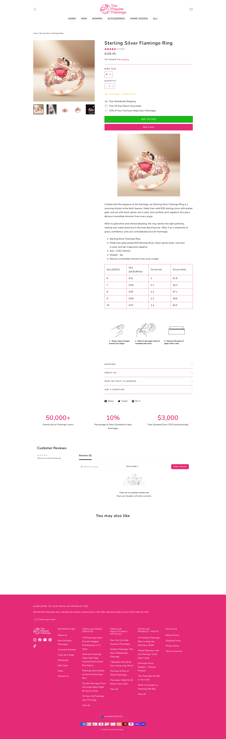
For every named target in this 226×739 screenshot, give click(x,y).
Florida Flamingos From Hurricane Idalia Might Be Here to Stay (94, 687)
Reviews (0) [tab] (85, 455)
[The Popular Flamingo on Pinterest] (50, 640)
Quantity (110, 81)
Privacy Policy (172, 645)
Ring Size (110, 69)
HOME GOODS (139, 18)
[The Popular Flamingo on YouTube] (45, 640)
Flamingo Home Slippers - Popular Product (147, 667)
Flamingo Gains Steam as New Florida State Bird (93, 674)
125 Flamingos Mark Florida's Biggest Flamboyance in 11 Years (92, 643)
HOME (72, 18)
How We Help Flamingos (120, 381)
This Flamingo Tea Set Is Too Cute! (149, 678)
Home (35, 33)
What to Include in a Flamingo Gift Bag (148, 687)
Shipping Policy (173, 640)
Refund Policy (172, 635)
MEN (84, 18)
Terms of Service (174, 651)
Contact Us (63, 676)
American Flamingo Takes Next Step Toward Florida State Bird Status (92, 660)
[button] (114, 49)
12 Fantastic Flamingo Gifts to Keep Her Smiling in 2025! (149, 641)
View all (86, 705)
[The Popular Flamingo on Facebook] (39, 640)
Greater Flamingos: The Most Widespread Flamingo (121, 653)
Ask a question (114, 389)
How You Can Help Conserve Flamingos (120, 642)
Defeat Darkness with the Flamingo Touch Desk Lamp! (148, 654)
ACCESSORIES (116, 18)
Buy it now (148, 127)
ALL (155, 18)
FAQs (60, 670)
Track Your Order (66, 655)
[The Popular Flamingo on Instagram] (34, 640)
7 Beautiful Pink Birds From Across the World (121, 664)
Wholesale (63, 660)
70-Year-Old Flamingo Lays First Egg (93, 698)
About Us (110, 372)
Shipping (110, 364)
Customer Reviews (67, 649)
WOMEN (97, 18)
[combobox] (132, 466)
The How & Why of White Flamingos (119, 673)
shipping (125, 59)
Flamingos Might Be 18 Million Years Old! (121, 682)
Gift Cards (63, 665)
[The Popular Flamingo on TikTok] (34, 646)
